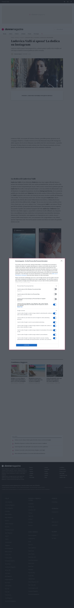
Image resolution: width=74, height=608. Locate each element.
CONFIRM (26, 345)
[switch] (55, 289)
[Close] (62, 261)
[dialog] (37, 304)
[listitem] (37, 286)
